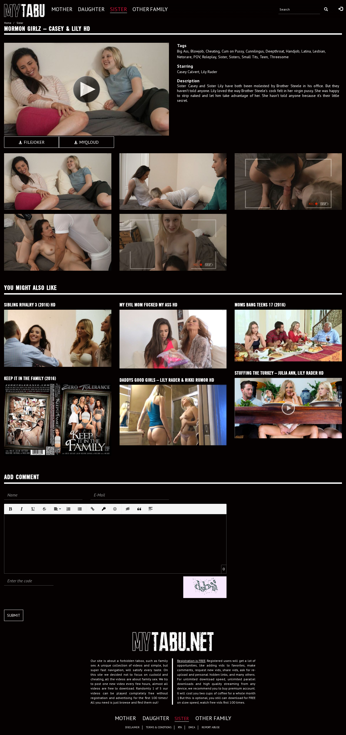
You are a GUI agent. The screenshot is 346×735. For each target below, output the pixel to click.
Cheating (213, 51)
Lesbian (319, 51)
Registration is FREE (191, 661)
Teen (264, 56)
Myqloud (88, 142)
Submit (13, 615)
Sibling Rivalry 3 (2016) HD (29, 305)
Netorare (184, 56)
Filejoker (34, 142)
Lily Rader (209, 71)
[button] (10, 509)
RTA (180, 727)
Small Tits (250, 56)
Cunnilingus (255, 51)
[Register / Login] (340, 9)
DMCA (191, 727)
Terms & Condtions (158, 727)
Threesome (279, 56)
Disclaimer (132, 727)
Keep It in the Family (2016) (30, 378)
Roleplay (209, 56)
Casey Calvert (188, 71)
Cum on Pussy (233, 51)
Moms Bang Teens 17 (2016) (260, 305)
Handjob (293, 51)
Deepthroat (275, 51)
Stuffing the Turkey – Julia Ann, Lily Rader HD (279, 373)
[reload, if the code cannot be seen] (205, 586)
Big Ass (183, 51)
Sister (19, 23)
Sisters (234, 56)
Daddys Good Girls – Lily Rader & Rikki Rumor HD (166, 380)
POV (197, 56)
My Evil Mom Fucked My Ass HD (148, 305)
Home (7, 23)
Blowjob (197, 51)
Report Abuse (211, 727)
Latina (306, 51)
